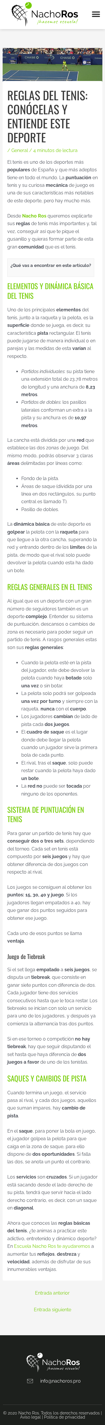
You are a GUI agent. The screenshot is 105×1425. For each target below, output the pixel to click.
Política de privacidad (64, 1417)
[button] (96, 14)
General (19, 150)
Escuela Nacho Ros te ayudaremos (52, 1246)
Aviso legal (30, 1417)
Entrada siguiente (52, 1309)
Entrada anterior (52, 1293)
